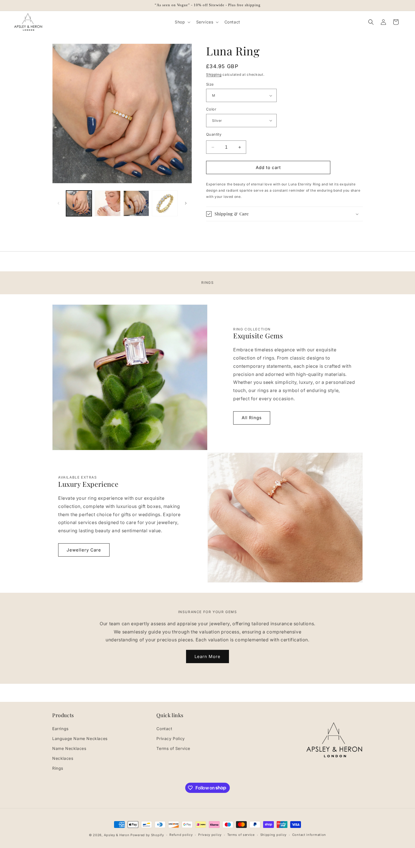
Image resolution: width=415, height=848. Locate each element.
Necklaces (62, 758)
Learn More (207, 656)
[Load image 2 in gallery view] (107, 203)
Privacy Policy (170, 738)
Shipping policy (273, 835)
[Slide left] (58, 203)
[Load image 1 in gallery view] (79, 203)
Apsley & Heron (117, 835)
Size (210, 84)
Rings (57, 768)
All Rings (252, 417)
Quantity (213, 134)
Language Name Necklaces (80, 738)
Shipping (214, 74)
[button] (182, 22)
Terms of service (241, 835)
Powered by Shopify (147, 835)
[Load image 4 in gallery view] (165, 203)
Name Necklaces (69, 748)
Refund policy (181, 835)
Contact (164, 728)
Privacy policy (210, 835)
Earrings (60, 728)
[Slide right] (186, 203)
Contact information (309, 835)
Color (211, 109)
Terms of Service (173, 748)
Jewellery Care (84, 550)
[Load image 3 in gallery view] (136, 203)
